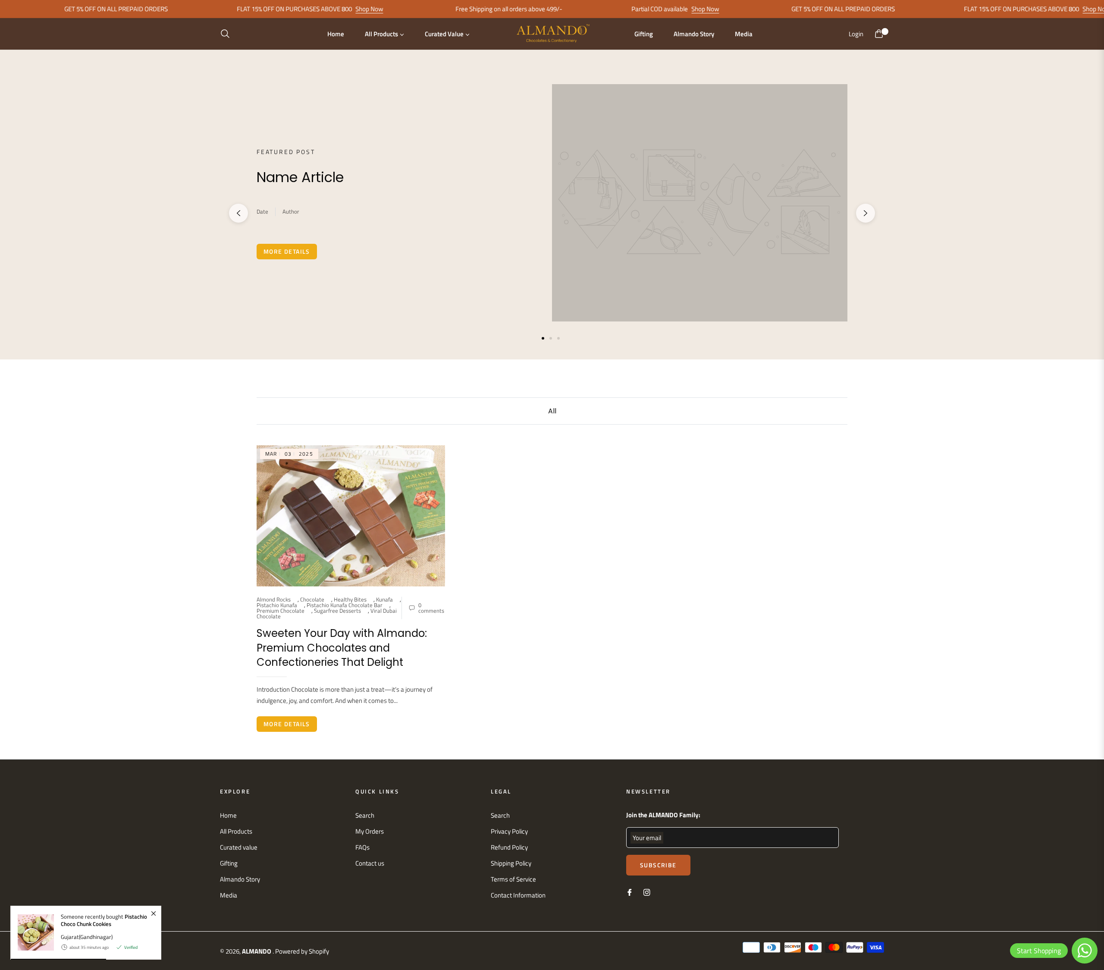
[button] (227, 33)
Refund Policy (509, 847)
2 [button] (550, 338)
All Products (236, 831)
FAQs (362, 847)
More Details (286, 251)
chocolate (312, 599)
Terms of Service (513, 879)
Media (228, 895)
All (552, 411)
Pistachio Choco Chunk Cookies (104, 920)
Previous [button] (238, 213)
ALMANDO (257, 951)
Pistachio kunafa (277, 605)
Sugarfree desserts (337, 610)
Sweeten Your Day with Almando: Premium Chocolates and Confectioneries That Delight (342, 647)
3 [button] (558, 338)
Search (364, 815)
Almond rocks (274, 599)
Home (228, 815)
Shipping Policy (511, 863)
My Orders (369, 831)
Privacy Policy (509, 831)
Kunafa (384, 599)
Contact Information (518, 895)
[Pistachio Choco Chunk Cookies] (32, 932)
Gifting (229, 863)
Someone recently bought (104, 920)
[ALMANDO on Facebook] (629, 892)
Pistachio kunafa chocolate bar (345, 605)
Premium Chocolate (280, 610)
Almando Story (240, 879)
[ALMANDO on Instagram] (646, 892)
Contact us (369, 863)
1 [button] (543, 338)
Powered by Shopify (302, 951)
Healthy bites (350, 599)
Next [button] (865, 213)
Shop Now (340, 9)
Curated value (238, 847)
